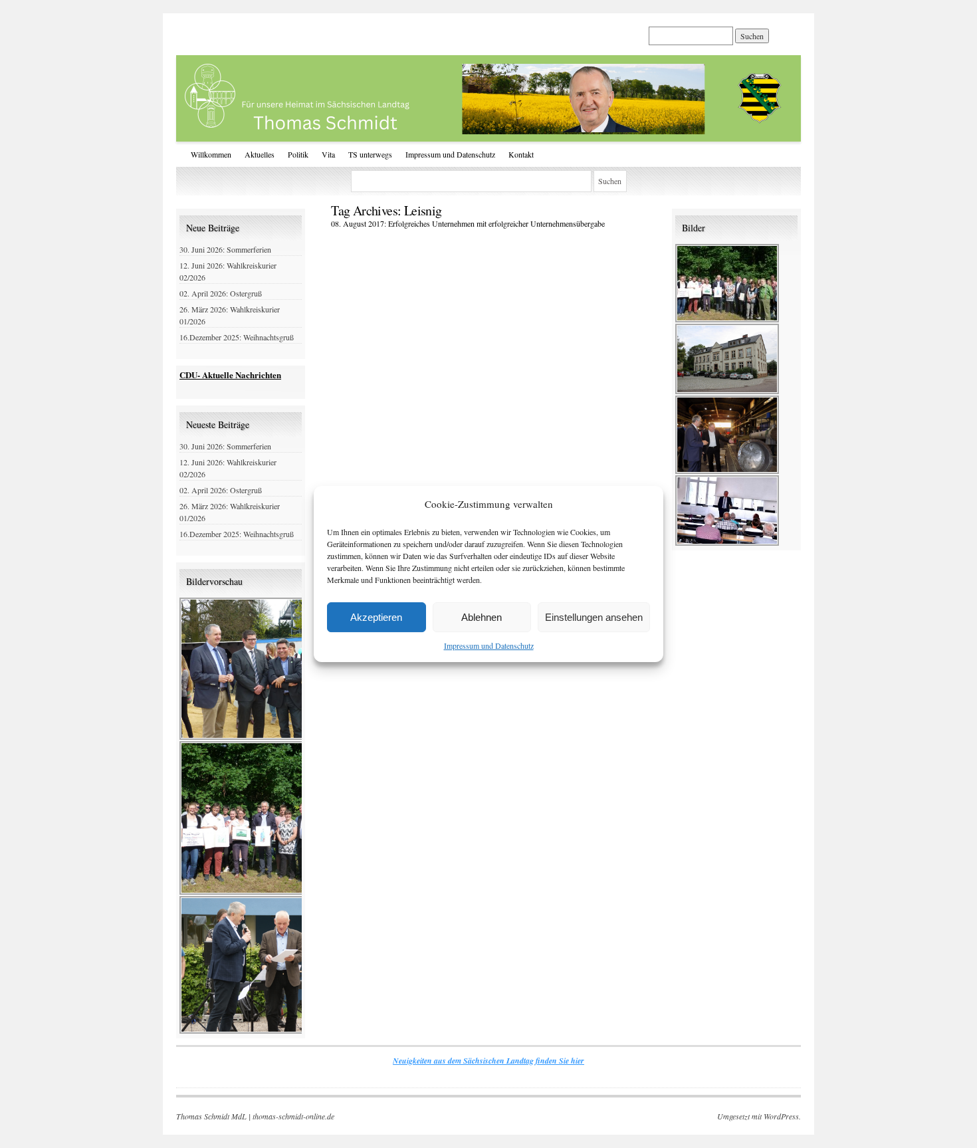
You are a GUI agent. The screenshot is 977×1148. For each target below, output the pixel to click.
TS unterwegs (370, 154)
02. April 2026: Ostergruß (220, 293)
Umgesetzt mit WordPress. (759, 1116)
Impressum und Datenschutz (489, 645)
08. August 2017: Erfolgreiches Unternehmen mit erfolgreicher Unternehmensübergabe (468, 223)
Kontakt (521, 154)
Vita (328, 154)
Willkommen (211, 154)
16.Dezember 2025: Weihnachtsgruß (236, 337)
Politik (298, 154)
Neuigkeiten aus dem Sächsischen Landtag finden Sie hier (488, 1060)
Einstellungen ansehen (594, 617)
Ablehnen (481, 617)
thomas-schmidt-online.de (293, 1116)
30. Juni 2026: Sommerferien (225, 249)
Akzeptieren (376, 617)
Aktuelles (259, 154)
